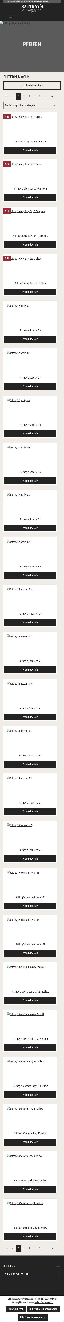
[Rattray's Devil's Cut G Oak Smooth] (30, 1024)
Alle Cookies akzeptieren (33, 1317)
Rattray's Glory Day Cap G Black (30, 283)
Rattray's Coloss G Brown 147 (30, 944)
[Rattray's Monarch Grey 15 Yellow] (30, 1213)
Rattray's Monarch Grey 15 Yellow (30, 1227)
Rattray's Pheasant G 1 (30, 661)
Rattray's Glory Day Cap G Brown (30, 188)
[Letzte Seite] (52, 96)
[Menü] (11, 16)
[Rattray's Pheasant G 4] (30, 694)
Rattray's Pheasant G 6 (30, 802)
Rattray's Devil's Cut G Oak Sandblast (30, 991)
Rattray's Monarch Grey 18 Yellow (30, 1133)
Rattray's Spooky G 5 (30, 566)
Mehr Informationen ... (44, 1302)
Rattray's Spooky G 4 (30, 424)
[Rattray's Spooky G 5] (30, 552)
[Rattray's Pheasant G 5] (30, 835)
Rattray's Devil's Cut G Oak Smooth (30, 1038)
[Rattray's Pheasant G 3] (30, 741)
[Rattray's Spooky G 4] (30, 410)
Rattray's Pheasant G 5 (30, 850)
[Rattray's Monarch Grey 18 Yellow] (30, 1119)
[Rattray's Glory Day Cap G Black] (30, 268)
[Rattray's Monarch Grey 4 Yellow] (30, 1166)
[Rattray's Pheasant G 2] (30, 599)
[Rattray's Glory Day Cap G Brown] (30, 174)
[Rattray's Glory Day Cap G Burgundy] (30, 221)
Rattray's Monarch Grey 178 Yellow (30, 1086)
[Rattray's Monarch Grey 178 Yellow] (30, 1071)
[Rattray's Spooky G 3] (30, 316)
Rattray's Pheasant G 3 (30, 755)
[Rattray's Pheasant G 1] (30, 646)
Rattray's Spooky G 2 (30, 519)
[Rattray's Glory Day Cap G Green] (30, 127)
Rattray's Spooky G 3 (30, 330)
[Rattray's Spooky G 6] (30, 457)
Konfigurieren (16, 1309)
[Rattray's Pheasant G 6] (30, 788)
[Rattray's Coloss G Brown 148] (30, 883)
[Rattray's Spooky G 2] (30, 505)
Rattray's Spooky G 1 (30, 377)
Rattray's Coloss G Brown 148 (30, 897)
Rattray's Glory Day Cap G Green (30, 141)
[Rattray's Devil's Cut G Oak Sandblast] (30, 977)
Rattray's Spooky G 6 (30, 472)
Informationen (16, 1273)
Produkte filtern (34, 85)
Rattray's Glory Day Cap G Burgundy (30, 236)
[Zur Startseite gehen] (32, 8)
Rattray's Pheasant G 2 (30, 613)
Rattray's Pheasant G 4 (30, 708)
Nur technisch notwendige (43, 1309)
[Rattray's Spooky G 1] (30, 363)
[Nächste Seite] (45, 96)
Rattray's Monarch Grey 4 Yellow (30, 1180)
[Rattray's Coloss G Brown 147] (30, 930)
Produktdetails (30, 150)
